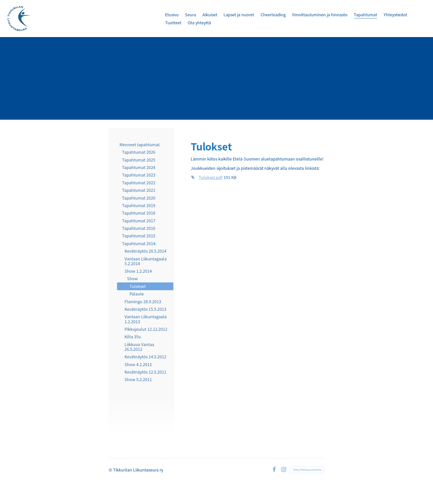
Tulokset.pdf (210, 177)
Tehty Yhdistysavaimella (307, 469)
